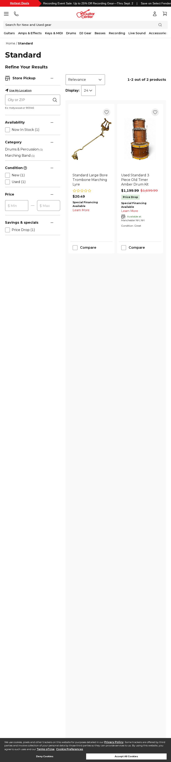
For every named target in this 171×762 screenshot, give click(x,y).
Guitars (9, 33)
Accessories (158, 33)
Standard (25, 43)
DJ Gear (85, 33)
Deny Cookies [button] (44, 756)
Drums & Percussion (24, 149)
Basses (100, 33)
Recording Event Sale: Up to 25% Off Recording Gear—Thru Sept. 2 (88, 3)
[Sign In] (154, 13)
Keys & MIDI (54, 33)
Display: (72, 90)
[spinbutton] (16, 206)
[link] (91, 180)
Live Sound (137, 33)
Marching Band (20, 156)
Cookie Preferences (69, 749)
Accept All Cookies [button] (126, 756)
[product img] (91, 139)
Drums (71, 33)
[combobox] (85, 79)
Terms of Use (45, 749)
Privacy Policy (113, 742)
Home (10, 43)
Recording (117, 33)
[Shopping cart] (164, 13)
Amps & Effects (30, 33)
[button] (52, 78)
